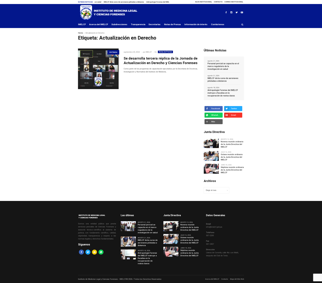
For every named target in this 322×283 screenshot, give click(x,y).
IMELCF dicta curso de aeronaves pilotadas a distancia (116, 2)
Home (80, 33)
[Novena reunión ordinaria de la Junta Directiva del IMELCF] (211, 143)
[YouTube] (242, 12)
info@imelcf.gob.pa (214, 227)
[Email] (94, 252)
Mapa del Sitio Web (237, 279)
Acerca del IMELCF (212, 279)
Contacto (224, 279)
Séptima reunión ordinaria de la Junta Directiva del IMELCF (232, 170)
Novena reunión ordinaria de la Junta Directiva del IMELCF (232, 144)
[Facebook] (226, 12)
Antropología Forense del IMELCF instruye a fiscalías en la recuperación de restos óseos (223, 93)
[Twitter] (236, 12)
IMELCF (149, 52)
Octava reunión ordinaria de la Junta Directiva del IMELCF (232, 157)
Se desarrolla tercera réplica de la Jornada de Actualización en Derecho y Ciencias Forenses (160, 61)
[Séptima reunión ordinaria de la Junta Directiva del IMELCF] (211, 168)
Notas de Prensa (165, 52)
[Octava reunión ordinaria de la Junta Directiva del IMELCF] (211, 155)
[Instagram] (231, 12)
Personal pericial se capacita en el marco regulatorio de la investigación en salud (223, 66)
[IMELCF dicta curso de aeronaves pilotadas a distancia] (128, 241)
